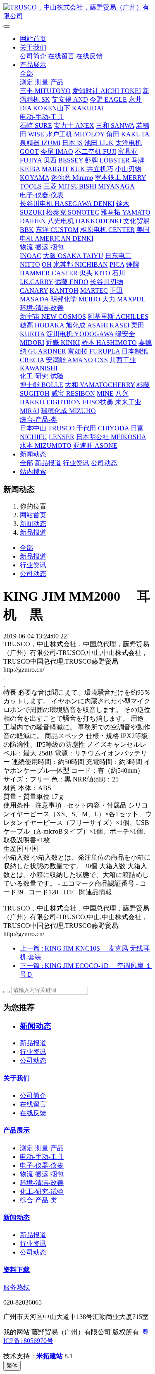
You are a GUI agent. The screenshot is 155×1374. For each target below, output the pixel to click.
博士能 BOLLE (41, 384)
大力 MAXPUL (123, 299)
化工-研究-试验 (42, 376)
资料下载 (16, 1269)
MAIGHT (55, 168)
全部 (26, 73)
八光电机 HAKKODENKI (85, 221)
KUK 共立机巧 (91, 168)
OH (47, 264)
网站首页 (33, 38)
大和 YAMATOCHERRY (100, 384)
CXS (101, 359)
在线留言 (61, 56)
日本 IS (72, 142)
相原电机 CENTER (107, 229)
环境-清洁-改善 (42, 307)
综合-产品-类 (38, 419)
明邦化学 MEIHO (75, 299)
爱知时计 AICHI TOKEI (106, 90)
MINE (105, 393)
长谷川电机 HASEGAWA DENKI (67, 203)
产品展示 (33, 64)
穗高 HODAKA (42, 325)
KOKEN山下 (51, 108)
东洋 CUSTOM (57, 229)
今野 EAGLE (108, 99)
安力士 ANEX (74, 125)
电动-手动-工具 (42, 116)
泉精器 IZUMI (40, 142)
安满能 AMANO (69, 359)
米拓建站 (50, 1356)
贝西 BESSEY (63, 160)
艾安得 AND (70, 99)
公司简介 (33, 56)
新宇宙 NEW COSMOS (53, 316)
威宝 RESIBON (73, 393)
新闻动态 (33, 454)
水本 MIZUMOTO (46, 445)
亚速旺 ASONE (95, 445)
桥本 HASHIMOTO (109, 342)
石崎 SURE (36, 125)
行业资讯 (76, 462)
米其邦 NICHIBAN (80, 264)
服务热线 (16, 1287)
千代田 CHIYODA (102, 428)
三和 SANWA (115, 125)
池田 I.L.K (99, 142)
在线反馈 (89, 56)
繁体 (12, 1365)
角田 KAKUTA (127, 134)
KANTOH (64, 290)
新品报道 (48, 462)
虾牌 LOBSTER (107, 160)
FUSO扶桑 (98, 402)
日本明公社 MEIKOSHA (111, 436)
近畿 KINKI (63, 342)
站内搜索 (33, 471)
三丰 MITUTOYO (45, 90)
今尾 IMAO (57, 151)
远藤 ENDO (71, 281)
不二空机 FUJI (95, 151)
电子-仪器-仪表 (42, 194)
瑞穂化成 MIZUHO (68, 410)
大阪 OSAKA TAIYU (73, 255)
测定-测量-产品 (42, 82)
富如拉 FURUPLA (94, 351)
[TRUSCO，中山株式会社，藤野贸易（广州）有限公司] (77, 12)
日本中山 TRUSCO (47, 428)
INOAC (30, 255)
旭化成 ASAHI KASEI (97, 325)
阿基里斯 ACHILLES (118, 316)
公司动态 (104, 462)
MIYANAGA (116, 186)
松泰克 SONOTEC (72, 212)
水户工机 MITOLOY (75, 134)
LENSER (61, 436)
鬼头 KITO (94, 273)
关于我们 (33, 47)
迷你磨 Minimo (72, 177)
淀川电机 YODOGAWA (80, 333)
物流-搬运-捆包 (42, 247)
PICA (117, 264)
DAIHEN (33, 221)
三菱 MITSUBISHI (69, 186)
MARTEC (94, 290)
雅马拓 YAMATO (125, 212)
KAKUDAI (88, 108)
